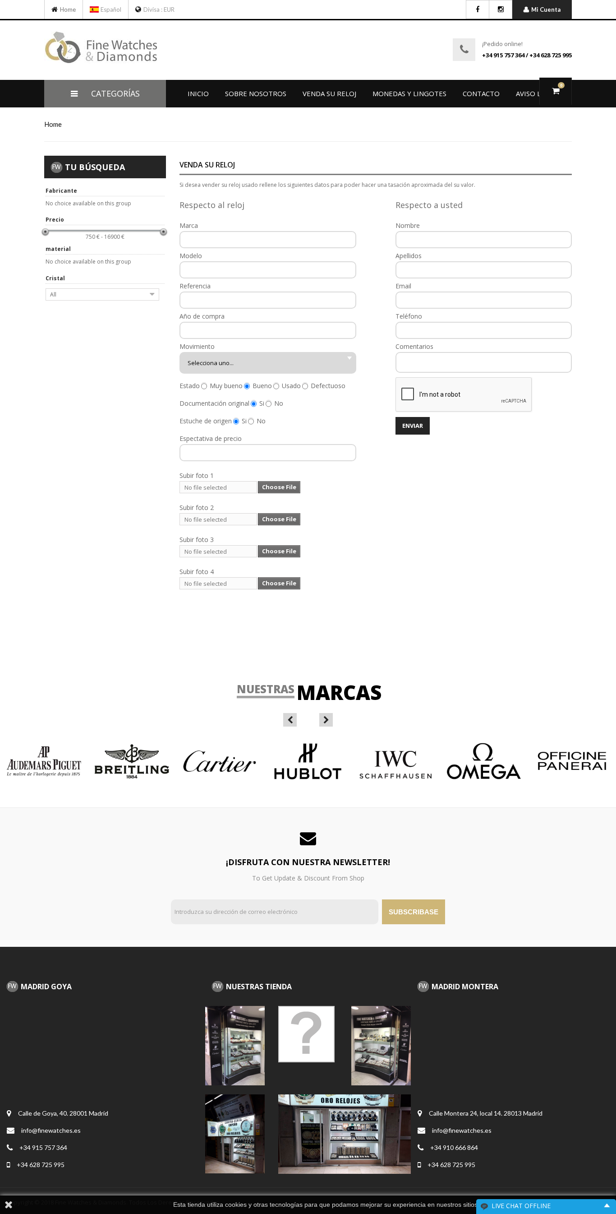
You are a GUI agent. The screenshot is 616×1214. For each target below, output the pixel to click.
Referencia (195, 286)
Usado (291, 386)
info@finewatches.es (51, 1130)
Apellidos (408, 256)
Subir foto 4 (196, 572)
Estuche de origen (205, 421)
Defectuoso (328, 386)
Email (403, 286)
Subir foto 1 (196, 476)
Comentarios (414, 346)
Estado (189, 386)
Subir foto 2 (196, 508)
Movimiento (197, 346)
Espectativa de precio (210, 439)
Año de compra (202, 316)
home (53, 124)
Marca (188, 225)
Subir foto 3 (196, 540)
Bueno (262, 386)
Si (261, 403)
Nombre (407, 225)
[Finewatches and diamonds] (55, 9)
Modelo (190, 256)
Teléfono (408, 316)
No (278, 403)
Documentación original (214, 403)
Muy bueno (226, 386)
